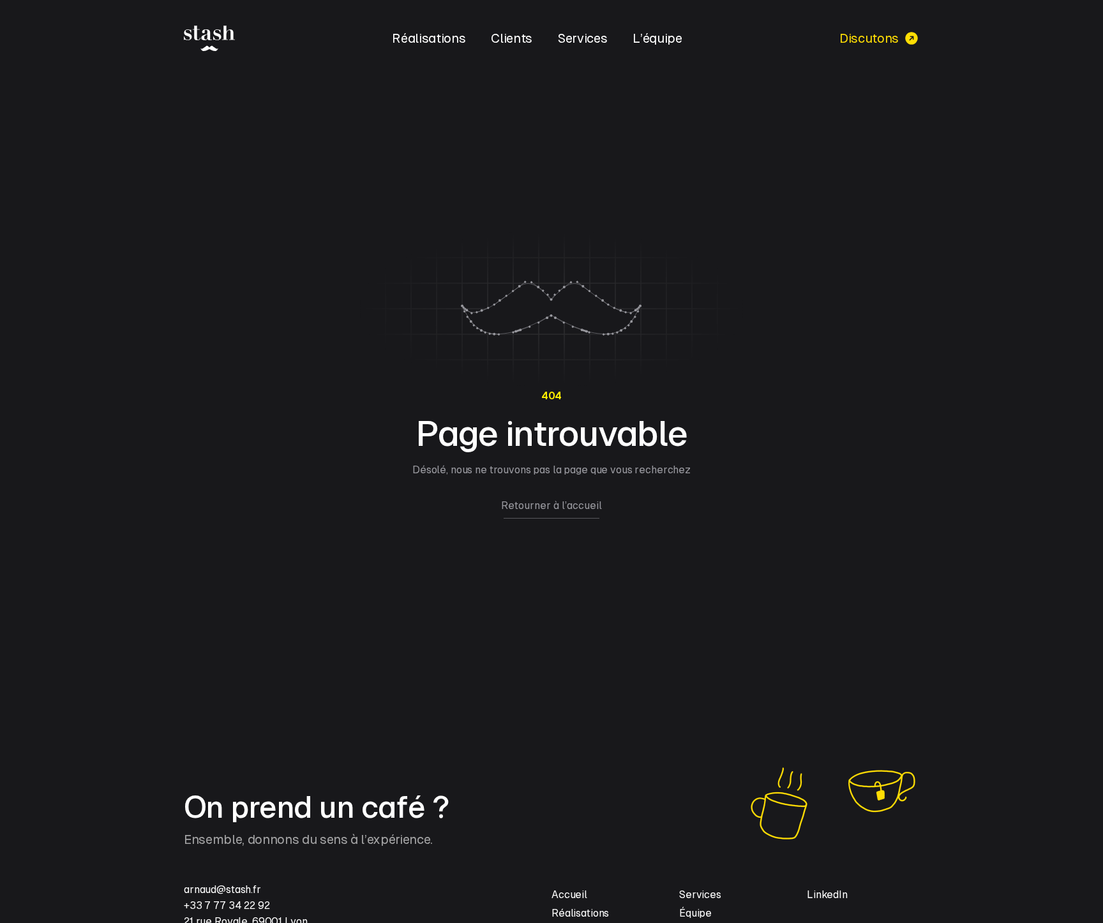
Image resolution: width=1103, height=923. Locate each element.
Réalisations (428, 38)
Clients (511, 38)
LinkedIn (827, 895)
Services (582, 38)
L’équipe (657, 38)
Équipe (695, 913)
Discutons (869, 38)
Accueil (569, 895)
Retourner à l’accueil (551, 505)
